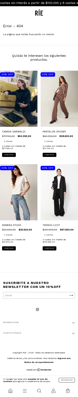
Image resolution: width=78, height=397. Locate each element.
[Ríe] (10, 391)
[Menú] (24, 391)
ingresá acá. (64, 358)
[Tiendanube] (39, 370)
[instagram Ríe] (37, 309)
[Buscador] (39, 391)
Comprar (9, 155)
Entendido (67, 380)
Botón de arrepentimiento (39, 362)
